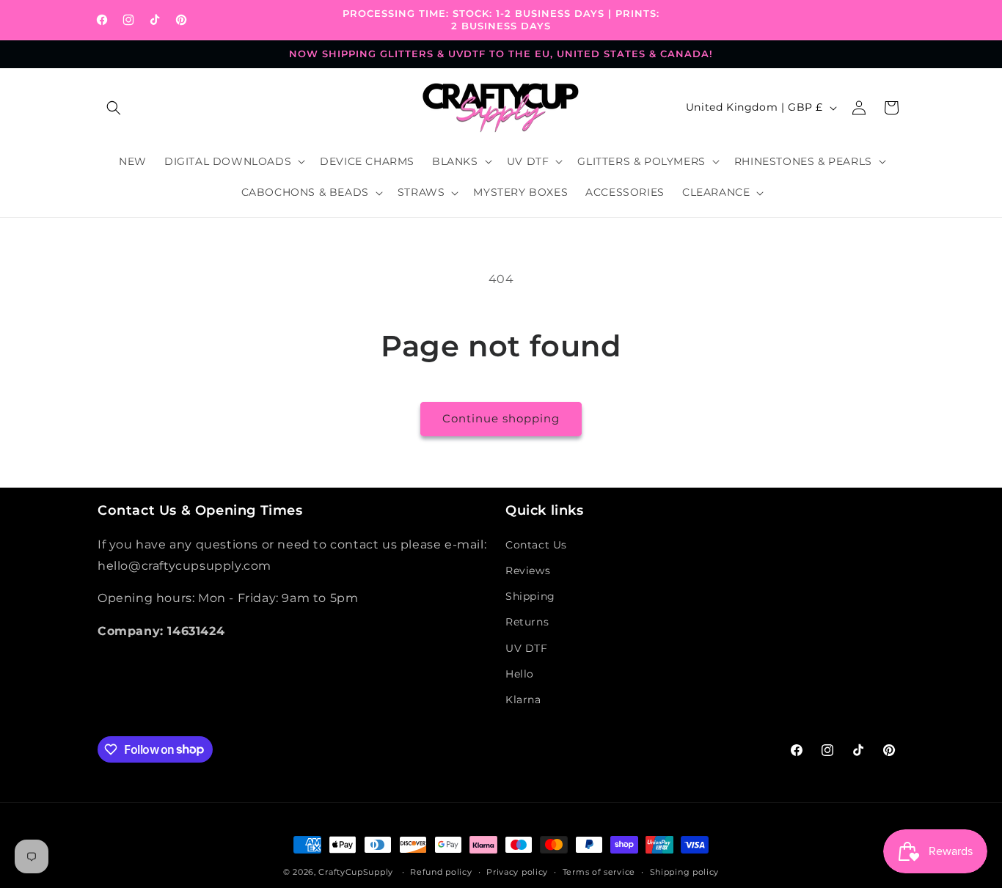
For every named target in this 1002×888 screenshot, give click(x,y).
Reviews (527, 569)
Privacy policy (517, 871)
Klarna (523, 698)
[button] (114, 108)
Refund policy (441, 871)
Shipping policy (685, 871)
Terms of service (599, 871)
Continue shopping (501, 418)
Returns (527, 621)
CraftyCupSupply (355, 872)
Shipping (530, 596)
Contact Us (536, 544)
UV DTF (526, 647)
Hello (519, 673)
